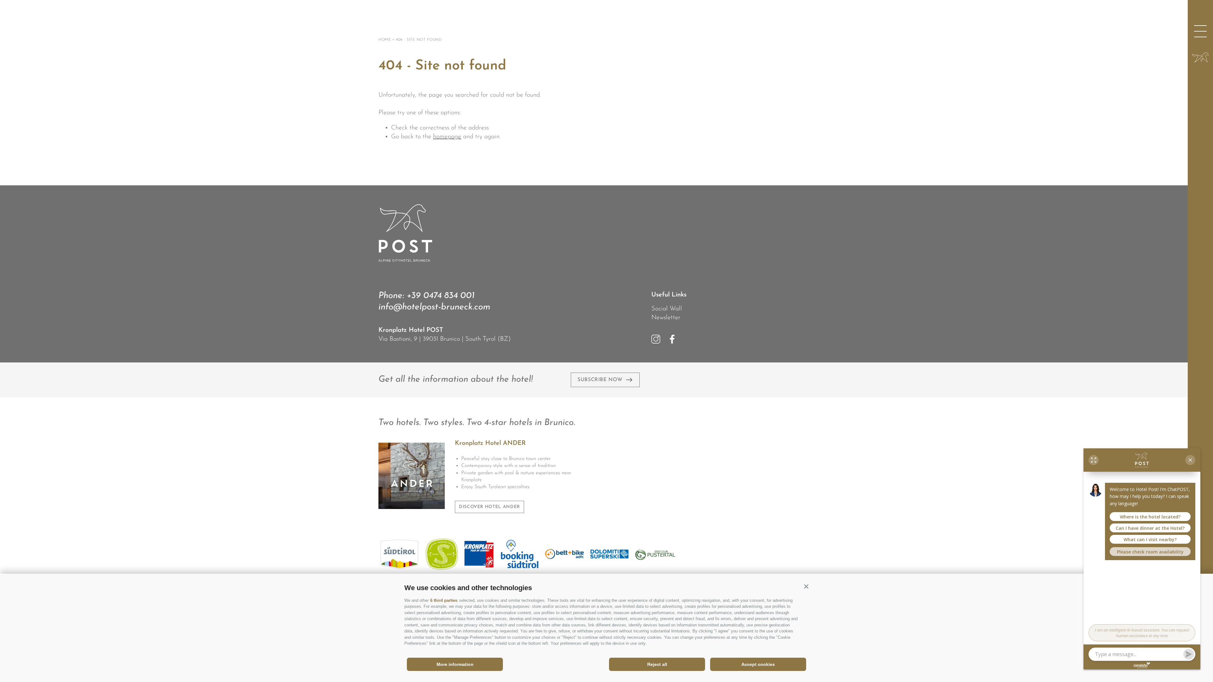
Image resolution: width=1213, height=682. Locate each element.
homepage (447, 137)
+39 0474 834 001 (441, 295)
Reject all (657, 664)
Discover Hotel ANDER (489, 507)
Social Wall (666, 309)
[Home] (1200, 57)
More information (455, 664)
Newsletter (665, 317)
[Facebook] (672, 339)
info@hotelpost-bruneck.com (434, 307)
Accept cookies (758, 664)
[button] (806, 586)
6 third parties (443, 600)
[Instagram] (655, 339)
